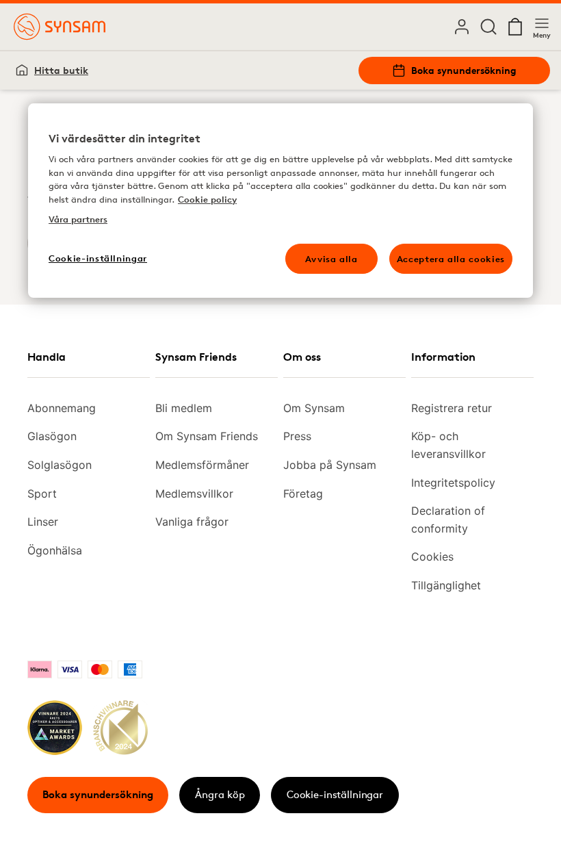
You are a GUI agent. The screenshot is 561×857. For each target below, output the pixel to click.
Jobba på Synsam (329, 465)
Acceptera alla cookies (451, 258)
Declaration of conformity (448, 519)
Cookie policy (207, 199)
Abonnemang (61, 408)
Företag (303, 493)
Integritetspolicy (453, 482)
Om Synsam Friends (206, 436)
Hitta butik (61, 70)
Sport (42, 493)
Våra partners (78, 219)
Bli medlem (183, 408)
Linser (42, 521)
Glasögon (52, 436)
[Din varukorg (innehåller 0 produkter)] (515, 26)
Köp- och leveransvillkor (448, 445)
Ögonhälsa (54, 550)
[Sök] (488, 26)
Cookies (432, 556)
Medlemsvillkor (194, 493)
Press (297, 436)
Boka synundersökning (464, 70)
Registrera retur (451, 408)
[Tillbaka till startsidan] (59, 27)
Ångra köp (220, 794)
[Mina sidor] (461, 26)
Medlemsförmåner (202, 465)
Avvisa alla (331, 258)
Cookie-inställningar (335, 794)
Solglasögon (59, 465)
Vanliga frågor (192, 521)
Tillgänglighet (446, 585)
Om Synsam (314, 408)
